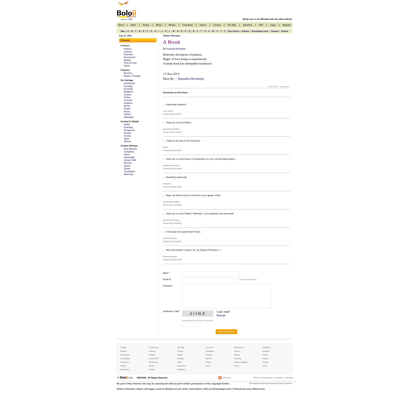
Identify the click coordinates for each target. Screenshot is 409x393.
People (127, 108)
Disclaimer (278, 378)
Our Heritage (127, 80)
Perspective (129, 130)
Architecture (129, 83)
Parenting (128, 127)
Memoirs (128, 163)
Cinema (127, 94)
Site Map (289, 378)
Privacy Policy (266, 378)
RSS (261, 25)
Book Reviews (130, 149)
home (121, 25)
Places (127, 111)
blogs (159, 25)
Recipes (127, 133)
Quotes (127, 166)
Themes (275, 31)
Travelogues (129, 171)
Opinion (127, 60)
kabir (133, 25)
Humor (127, 154)
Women (127, 141)
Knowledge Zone (260, 31)
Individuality (129, 157)
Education (128, 54)
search (203, 25)
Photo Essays (130, 63)
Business (128, 73)
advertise (247, 25)
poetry (146, 25)
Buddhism (128, 92)
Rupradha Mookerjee (176, 49)
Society (127, 136)
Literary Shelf (130, 160)
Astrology (128, 86)
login (273, 25)
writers (172, 25)
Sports (127, 66)
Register (287, 25)
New (123, 31)
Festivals (128, 100)
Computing (129, 151)
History (127, 106)
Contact (217, 25)
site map (232, 25)
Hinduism (128, 103)
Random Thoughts (132, 76)
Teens (126, 138)
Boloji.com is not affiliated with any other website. (267, 19)
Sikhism (127, 114)
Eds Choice (233, 31)
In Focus (125, 45)
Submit (284, 31)
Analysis (128, 49)
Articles (245, 31)
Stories (127, 168)
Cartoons (128, 51)
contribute (187, 25)
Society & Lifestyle (130, 121)
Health (127, 124)
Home (256, 378)
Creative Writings (129, 146)
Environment (129, 57)
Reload (221, 315)
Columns (125, 70)
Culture (127, 97)
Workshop (128, 174)
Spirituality (129, 117)
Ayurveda (128, 89)
